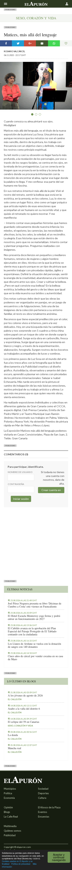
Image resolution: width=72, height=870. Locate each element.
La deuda (13, 735)
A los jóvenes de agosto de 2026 (25, 695)
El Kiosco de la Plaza (49, 807)
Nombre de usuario (20, 472)
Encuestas (43, 816)
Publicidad (10, 835)
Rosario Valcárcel (14, 51)
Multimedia (10, 826)
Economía (9, 797)
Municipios (10, 788)
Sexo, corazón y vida (36, 18)
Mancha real (14, 748)
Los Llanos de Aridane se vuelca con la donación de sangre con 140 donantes (34, 645)
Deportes (43, 793)
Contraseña (16, 484)
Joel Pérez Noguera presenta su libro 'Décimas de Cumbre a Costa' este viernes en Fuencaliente (34, 605)
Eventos (42, 811)
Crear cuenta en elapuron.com (51, 490)
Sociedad (43, 788)
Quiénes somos (12, 830)
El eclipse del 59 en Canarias (23, 721)
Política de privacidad (20, 863)
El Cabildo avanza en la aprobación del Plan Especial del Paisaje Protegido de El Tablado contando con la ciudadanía (32, 631)
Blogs (7, 811)
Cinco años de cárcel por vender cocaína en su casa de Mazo (35, 658)
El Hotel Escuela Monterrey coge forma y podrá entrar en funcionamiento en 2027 (34, 617)
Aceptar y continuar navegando (59, 857)
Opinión (8, 807)
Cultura (42, 797)
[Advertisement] (36, 543)
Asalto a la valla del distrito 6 (24, 708)
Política (8, 793)
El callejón (15, 699)
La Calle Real (11, 816)
